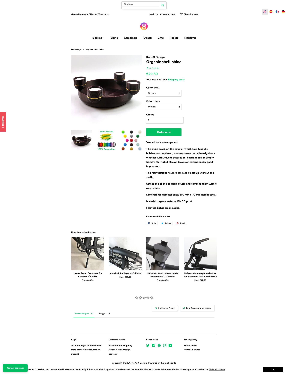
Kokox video (190, 345)
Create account (168, 14)
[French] (277, 12)
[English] (265, 12)
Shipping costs (176, 79)
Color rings (153, 101)
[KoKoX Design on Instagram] (164, 346)
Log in (152, 14)
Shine (114, 38)
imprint (75, 353)
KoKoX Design (139, 362)
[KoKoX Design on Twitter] (148, 346)
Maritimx (190, 38)
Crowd (150, 114)
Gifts (161, 38)
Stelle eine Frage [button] (166, 308)
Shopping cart (191, 14)
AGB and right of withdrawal (86, 345)
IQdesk (147, 38)
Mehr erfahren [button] (217, 369)
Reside (174, 38)
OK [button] (273, 369)
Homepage (76, 49)
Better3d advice (192, 349)
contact (113, 353)
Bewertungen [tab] (82, 313)
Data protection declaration (85, 349)
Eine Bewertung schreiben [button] (198, 308)
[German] (283, 12)
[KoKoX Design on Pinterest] (159, 346)
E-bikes (97, 38)
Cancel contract (15, 367)
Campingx (130, 38)
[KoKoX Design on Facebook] (153, 346)
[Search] (162, 5)
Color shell (152, 87)
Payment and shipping (120, 345)
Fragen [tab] (102, 313)
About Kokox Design (119, 349)
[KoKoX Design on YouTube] (170, 346)
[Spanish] (271, 12)
